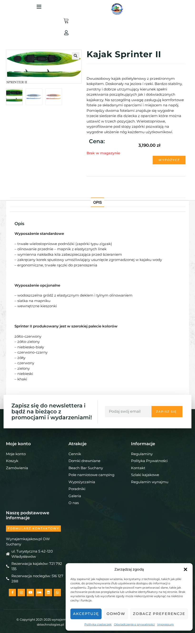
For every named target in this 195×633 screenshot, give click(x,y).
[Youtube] (30, 592)
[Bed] (39, 592)
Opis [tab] (97, 202)
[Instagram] (21, 592)
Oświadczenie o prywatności (134, 624)
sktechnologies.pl (50, 624)
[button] (185, 569)
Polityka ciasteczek (98, 624)
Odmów (116, 613)
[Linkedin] (48, 592)
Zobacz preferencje (159, 613)
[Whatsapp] (57, 592)
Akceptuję (86, 613)
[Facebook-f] (12, 592)
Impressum (165, 624)
